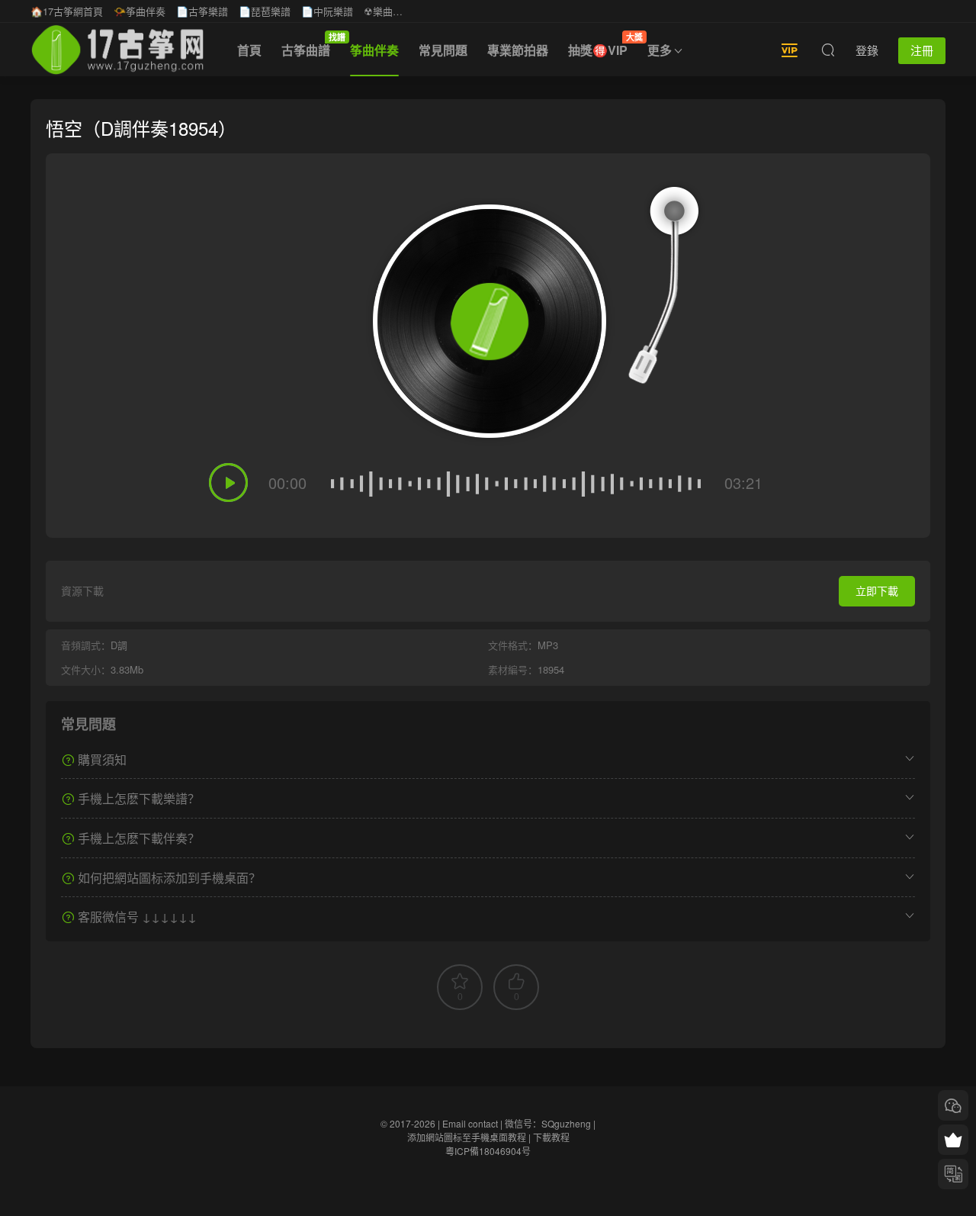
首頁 (249, 50)
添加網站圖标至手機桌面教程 (466, 1137)
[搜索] (828, 50)
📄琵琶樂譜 (265, 11)
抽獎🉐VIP (602, 45)
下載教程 (551, 1137)
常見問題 (443, 50)
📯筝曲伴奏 (139, 11)
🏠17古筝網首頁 (66, 11)
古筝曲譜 (310, 45)
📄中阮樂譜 (327, 11)
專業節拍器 (517, 50)
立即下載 (877, 590)
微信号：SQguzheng (548, 1123)
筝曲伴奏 (374, 50)
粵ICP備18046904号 (488, 1150)
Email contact (470, 1123)
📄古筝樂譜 (202, 11)
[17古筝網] (117, 49)
